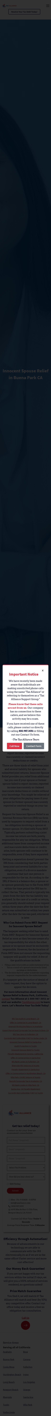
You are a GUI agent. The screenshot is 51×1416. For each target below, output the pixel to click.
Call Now (14, 746)
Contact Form (33, 746)
